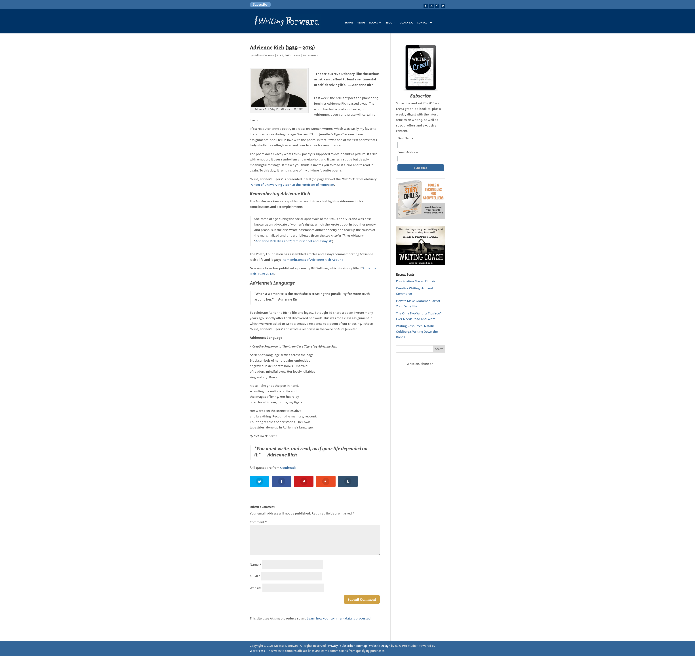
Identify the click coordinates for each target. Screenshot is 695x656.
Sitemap (361, 646)
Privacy (333, 646)
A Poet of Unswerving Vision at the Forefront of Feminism (292, 185)
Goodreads (288, 468)
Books (373, 22)
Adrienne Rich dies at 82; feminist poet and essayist (293, 241)
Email (255, 576)
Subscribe (260, 4)
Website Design (379, 646)
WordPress (257, 651)
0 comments (310, 55)
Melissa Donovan (263, 55)
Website (256, 588)
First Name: (405, 138)
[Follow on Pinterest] (437, 6)
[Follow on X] (431, 6)
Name (255, 564)
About (361, 22)
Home (349, 22)
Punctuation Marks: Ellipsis (415, 281)
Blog (389, 22)
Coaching (406, 22)
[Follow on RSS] (443, 6)
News (297, 55)
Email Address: (408, 152)
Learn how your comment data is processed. (339, 618)
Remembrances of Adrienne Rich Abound (313, 260)
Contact (423, 22)
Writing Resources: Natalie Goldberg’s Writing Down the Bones (417, 331)
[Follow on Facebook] (426, 6)
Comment (258, 522)
